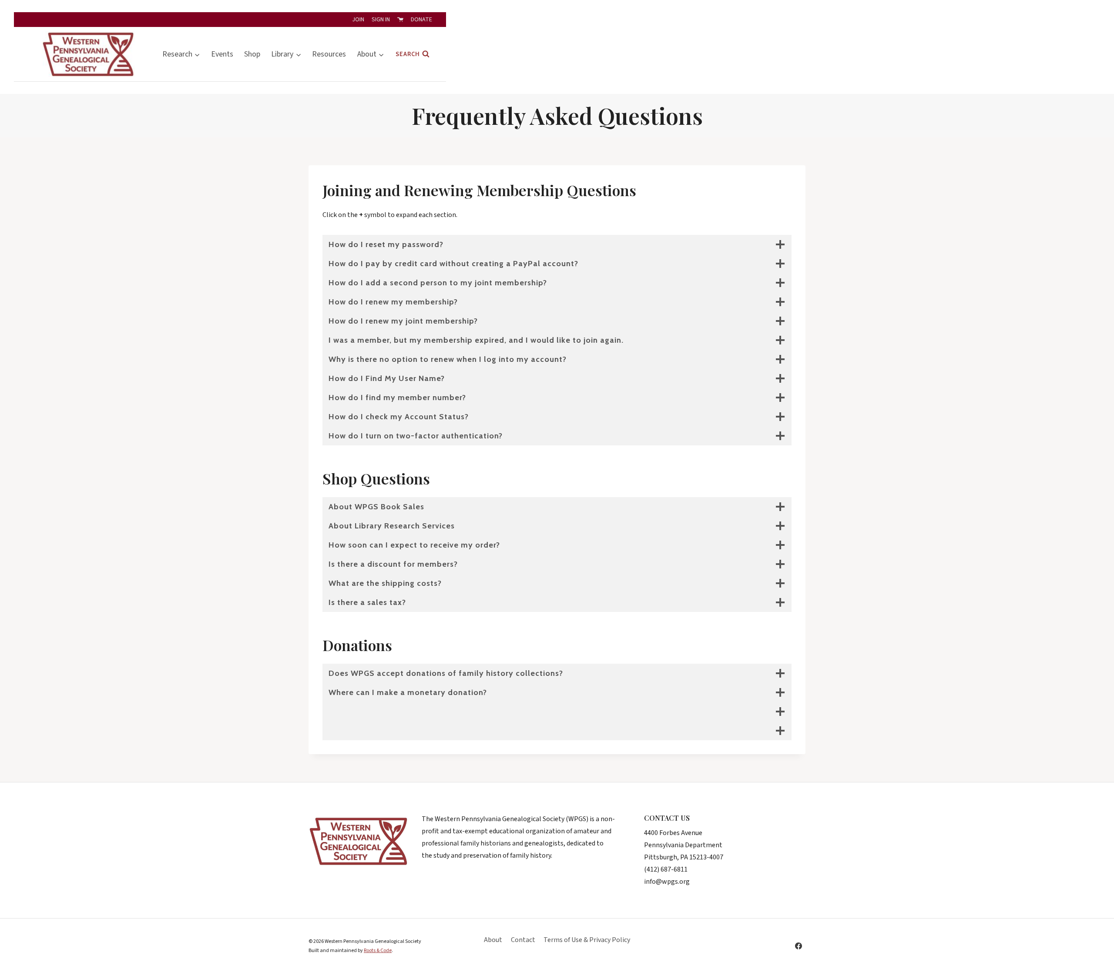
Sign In (381, 19)
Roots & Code (378, 950)
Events (222, 54)
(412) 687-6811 (666, 869)
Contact (523, 940)
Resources (329, 54)
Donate (421, 19)
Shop (252, 54)
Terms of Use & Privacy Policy (587, 940)
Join (358, 19)
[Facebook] (798, 946)
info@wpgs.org (667, 881)
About (493, 940)
